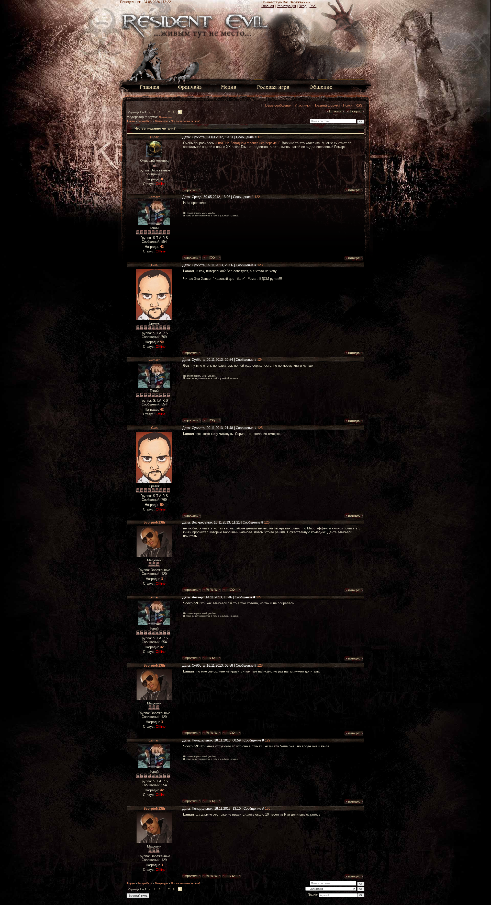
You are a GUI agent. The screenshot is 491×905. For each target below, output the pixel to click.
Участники (302, 105)
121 (260, 137)
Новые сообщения (277, 105)
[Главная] (150, 86)
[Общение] (321, 86)
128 (260, 665)
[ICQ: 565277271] (211, 257)
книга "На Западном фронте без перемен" (248, 143)
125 (260, 428)
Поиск (347, 105)
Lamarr (154, 197)
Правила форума (327, 105)
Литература (161, 121)
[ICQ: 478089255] (231, 590)
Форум (131, 121)
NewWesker (165, 117)
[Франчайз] (189, 86)
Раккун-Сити (145, 121)
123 (260, 265)
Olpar (154, 137)
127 (259, 597)
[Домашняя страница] (211, 590)
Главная (267, 6)
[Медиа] (229, 86)
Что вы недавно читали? (185, 121)
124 (260, 360)
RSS (312, 6)
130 (267, 808)
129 (267, 740)
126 (267, 522)
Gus (154, 265)
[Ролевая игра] (274, 86)
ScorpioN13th (154, 522)
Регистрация (286, 6)
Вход (303, 6)
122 (257, 197)
